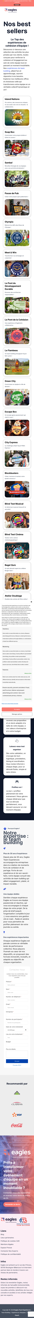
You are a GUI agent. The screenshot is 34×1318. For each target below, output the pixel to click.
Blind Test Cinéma (14, 534)
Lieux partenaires (7, 1238)
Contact (17, 4)
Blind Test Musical (14, 504)
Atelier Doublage (13, 596)
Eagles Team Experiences (22, 1310)
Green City (10, 381)
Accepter (17, 709)
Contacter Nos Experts (9, 1251)
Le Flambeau (11, 350)
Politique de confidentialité (11, 1254)
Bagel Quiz (10, 565)
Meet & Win (10, 252)
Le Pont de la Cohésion (16, 319)
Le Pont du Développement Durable (13, 286)
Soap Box (9, 132)
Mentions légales (7, 1244)
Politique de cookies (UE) (10, 1241)
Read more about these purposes (10, 703)
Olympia (9, 222)
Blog (2, 1234)
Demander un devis (12, 1204)
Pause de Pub (12, 193)
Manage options (17, 714)
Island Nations (12, 99)
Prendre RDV (17, 1065)
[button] (31, 602)
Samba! (9, 162)
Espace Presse (6, 1248)
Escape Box (11, 411)
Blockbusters (11, 473)
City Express (11, 442)
